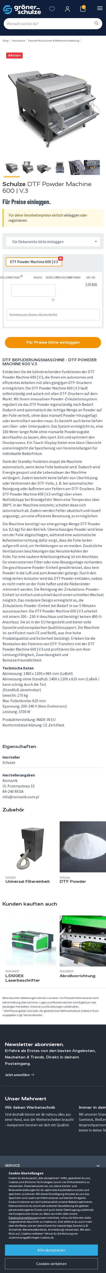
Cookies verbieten (51, 1263)
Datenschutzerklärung (23, 1217)
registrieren (18, 220)
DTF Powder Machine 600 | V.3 (36, 261)
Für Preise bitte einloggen (53, 342)
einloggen (71, 215)
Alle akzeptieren (51, 1249)
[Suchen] (96, 23)
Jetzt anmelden (17, 1074)
